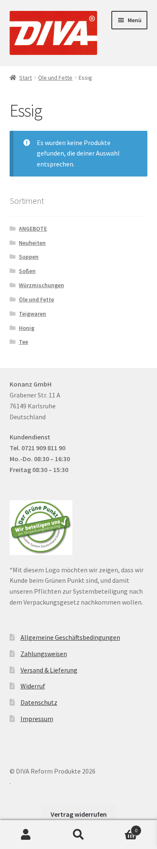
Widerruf (33, 686)
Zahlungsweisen (44, 653)
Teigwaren (32, 313)
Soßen (27, 271)
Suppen (29, 256)
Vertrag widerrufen (79, 814)
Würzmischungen (41, 285)
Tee (23, 341)
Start (25, 77)
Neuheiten (32, 243)
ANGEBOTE (33, 228)
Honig (26, 328)
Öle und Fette (55, 77)
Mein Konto (26, 834)
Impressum (37, 718)
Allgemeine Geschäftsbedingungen (70, 637)
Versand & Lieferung (49, 670)
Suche (78, 834)
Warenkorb (121, 827)
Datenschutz (39, 702)
